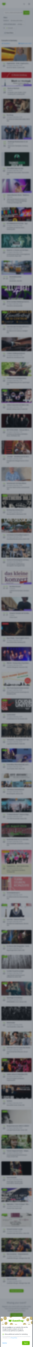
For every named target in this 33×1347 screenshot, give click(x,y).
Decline (4, 1343)
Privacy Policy (14, 1338)
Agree (26, 1343)
